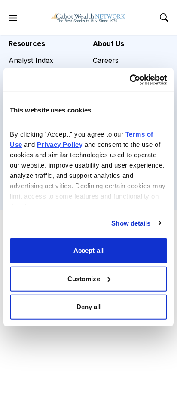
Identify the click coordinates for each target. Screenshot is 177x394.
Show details (130, 222)
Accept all (88, 250)
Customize (83, 278)
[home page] (88, 17)
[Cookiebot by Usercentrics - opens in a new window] (129, 79)
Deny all (88, 306)
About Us (108, 43)
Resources (27, 43)
